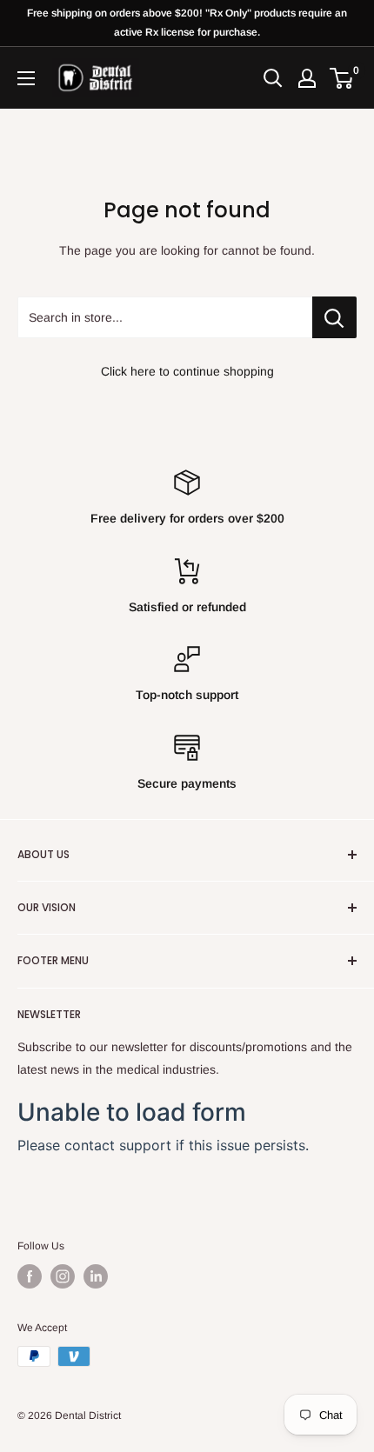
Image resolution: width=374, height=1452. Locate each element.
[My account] (307, 78)
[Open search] (273, 78)
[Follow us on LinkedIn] (95, 1276)
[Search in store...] (334, 317)
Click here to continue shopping (187, 371)
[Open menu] (26, 78)
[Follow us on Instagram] (62, 1276)
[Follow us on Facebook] (29, 1276)
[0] (342, 78)
